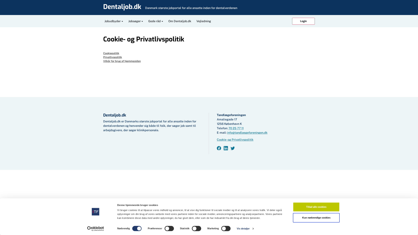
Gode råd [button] (154, 21)
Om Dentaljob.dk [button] (179, 21)
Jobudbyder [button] (112, 21)
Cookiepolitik (111, 53)
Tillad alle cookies (316, 206)
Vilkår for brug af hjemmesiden (122, 61)
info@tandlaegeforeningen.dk (247, 132)
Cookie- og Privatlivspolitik (235, 139)
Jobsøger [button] (134, 21)
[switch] (169, 228)
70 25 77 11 (236, 128)
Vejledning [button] (203, 21)
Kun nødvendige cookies (316, 217)
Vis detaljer (243, 228)
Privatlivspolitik (112, 57)
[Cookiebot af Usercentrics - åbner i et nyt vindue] (95, 228)
